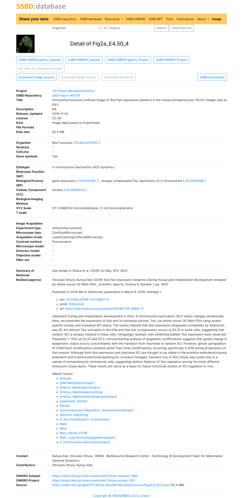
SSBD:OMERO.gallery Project (128, 60)
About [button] (202, 19)
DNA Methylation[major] (77, 383)
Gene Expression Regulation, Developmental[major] (97, 410)
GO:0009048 (194, 181)
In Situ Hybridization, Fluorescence (85, 419)
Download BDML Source (78, 77)
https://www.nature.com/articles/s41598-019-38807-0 (104, 308)
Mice (63, 428)
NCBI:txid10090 (86, 143)
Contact (144, 496)
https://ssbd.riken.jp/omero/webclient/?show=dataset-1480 (95, 476)
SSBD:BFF (156, 19)
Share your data (34, 19)
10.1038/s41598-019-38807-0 (87, 299)
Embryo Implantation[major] (80, 387)
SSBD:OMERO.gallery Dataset (40, 60)
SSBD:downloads (212, 77)
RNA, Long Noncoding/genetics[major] (87, 437)
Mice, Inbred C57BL (74, 433)
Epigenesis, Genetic (74, 401)
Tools (170, 19)
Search (161, 28)
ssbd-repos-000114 (66, 95)
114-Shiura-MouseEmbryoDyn (73, 91)
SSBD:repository (65, 19)
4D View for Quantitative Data (40, 68)
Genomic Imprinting (74, 415)
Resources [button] (113, 19)
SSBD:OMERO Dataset (84, 60)
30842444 (76, 304)
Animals (65, 378)
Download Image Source (36, 77)
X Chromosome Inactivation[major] (85, 442)
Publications (185, 19)
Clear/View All (181, 28)
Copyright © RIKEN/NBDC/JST (115, 496)
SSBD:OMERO (136, 19)
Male (63, 424)
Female (65, 406)
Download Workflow (118, 77)
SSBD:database (91, 19)
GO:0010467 (88, 181)
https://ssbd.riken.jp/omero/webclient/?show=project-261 (93, 480)
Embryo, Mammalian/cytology (81, 392)
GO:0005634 (75, 190)
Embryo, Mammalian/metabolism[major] (88, 396)
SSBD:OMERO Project (171, 60)
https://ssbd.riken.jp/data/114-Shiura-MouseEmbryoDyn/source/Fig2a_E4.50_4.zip (110, 485)
